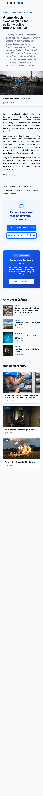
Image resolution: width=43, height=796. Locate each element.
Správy (13, 12)
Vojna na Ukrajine (26, 12)
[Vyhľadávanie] (34, 3)
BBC (24, 144)
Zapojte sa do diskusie (22, 227)
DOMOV (5, 12)
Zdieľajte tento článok (21, 235)
